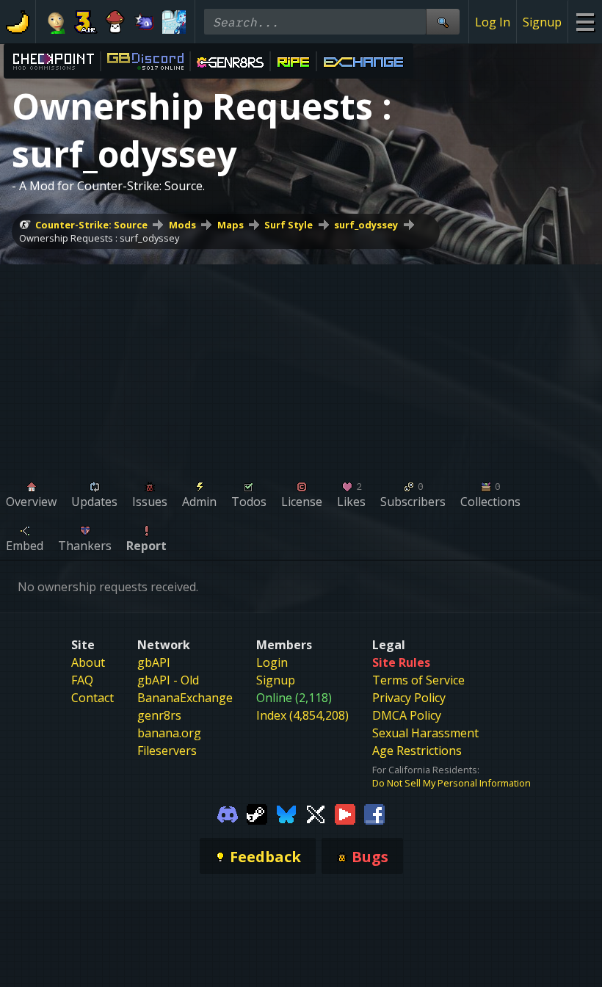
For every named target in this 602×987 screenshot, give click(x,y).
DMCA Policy (406, 715)
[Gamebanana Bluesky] (286, 813)
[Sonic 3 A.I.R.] (86, 22)
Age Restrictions (417, 750)
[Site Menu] (584, 21)
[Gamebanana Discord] (227, 813)
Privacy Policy (409, 698)
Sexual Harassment (425, 733)
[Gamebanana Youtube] (345, 813)
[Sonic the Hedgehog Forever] (144, 22)
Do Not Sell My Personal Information (451, 782)
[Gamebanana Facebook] (374, 813)
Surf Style (288, 224)
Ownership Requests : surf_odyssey (99, 238)
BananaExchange (185, 698)
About (88, 662)
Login (272, 662)
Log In (492, 22)
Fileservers (167, 750)
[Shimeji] (115, 22)
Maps (230, 224)
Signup (542, 22)
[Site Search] (443, 22)
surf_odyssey (366, 224)
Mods (182, 224)
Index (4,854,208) (302, 715)
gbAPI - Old (168, 680)
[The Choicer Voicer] (174, 22)
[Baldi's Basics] (56, 22)
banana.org (169, 733)
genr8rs (159, 715)
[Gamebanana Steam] (257, 813)
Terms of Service (418, 680)
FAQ (82, 680)
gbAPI (153, 662)
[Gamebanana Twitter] (315, 813)
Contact (92, 698)
